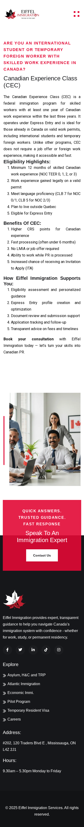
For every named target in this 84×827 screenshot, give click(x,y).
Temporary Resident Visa (28, 710)
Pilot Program (18, 702)
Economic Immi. (20, 693)
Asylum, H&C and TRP (26, 675)
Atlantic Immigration (23, 684)
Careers (14, 719)
